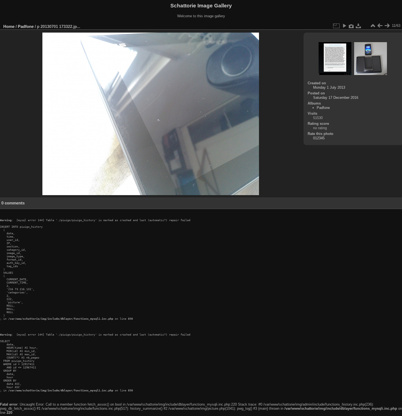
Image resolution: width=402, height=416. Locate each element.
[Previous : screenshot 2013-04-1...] (379, 25)
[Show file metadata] (351, 25)
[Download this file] (358, 25)
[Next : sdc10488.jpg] (387, 25)
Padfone (26, 26)
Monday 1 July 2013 (329, 87)
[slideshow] (344, 25)
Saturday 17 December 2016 (335, 98)
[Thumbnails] (372, 25)
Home (8, 26)
